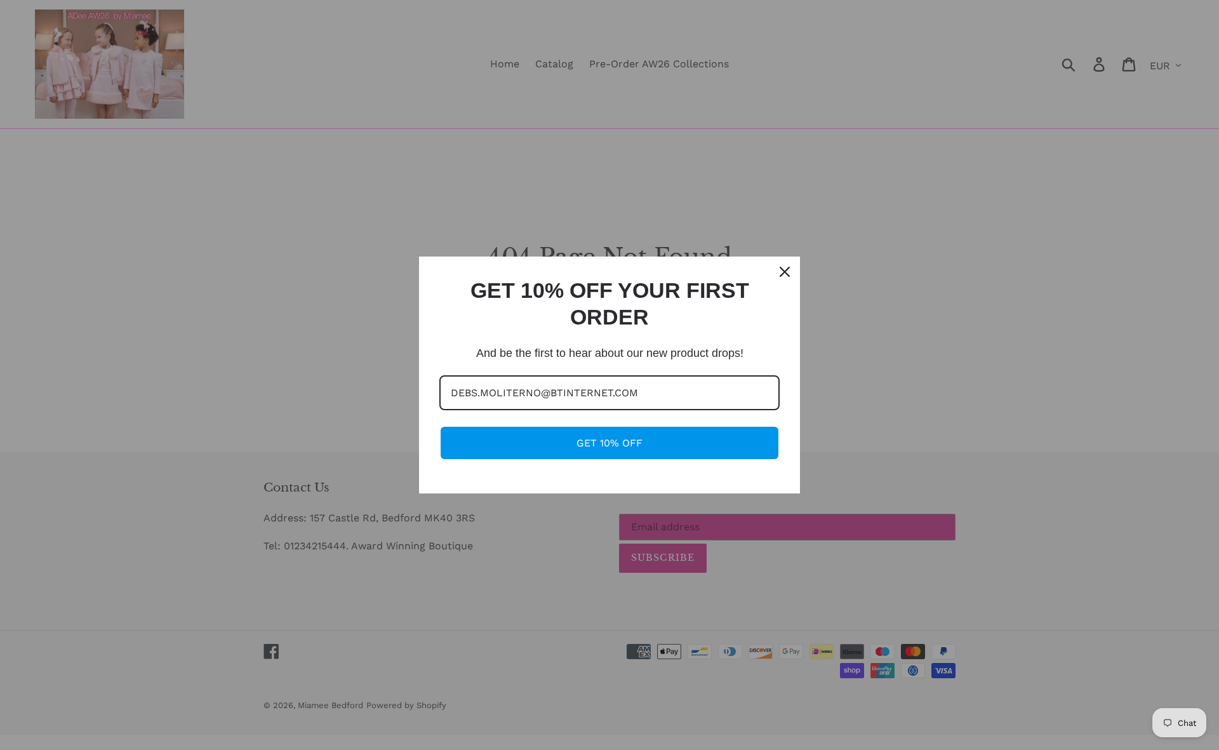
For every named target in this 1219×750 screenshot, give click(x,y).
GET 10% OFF (609, 443)
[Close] (784, 272)
